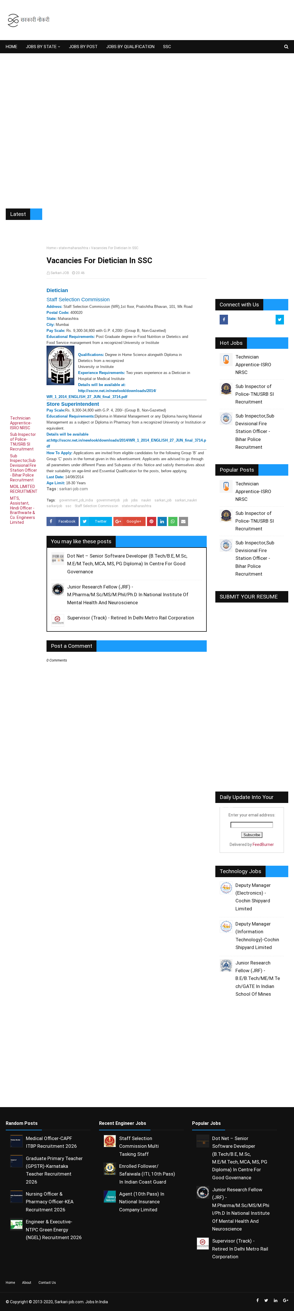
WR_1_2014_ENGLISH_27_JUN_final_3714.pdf (87, 397)
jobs (134, 500)
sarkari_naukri (186, 500)
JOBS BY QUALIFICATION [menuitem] (130, 46)
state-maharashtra (73, 248)
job (125, 500)
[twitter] (280, 319)
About (26, 1283)
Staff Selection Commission (96, 506)
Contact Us (47, 1283)
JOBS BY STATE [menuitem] (41, 46)
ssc (68, 506)
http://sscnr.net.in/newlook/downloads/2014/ (117, 391)
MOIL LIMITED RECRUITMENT (24, 489)
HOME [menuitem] (11, 46)
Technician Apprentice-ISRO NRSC (21, 423)
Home (51, 248)
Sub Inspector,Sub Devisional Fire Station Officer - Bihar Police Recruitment (23, 468)
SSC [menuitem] (167, 46)
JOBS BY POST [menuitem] (83, 46)
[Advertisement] (147, 126)
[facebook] (224, 319)
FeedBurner (263, 844)
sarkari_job (162, 500)
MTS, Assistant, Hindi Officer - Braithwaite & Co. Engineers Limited (22, 510)
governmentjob (108, 500)
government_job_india (76, 500)
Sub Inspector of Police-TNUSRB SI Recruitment (23, 441)
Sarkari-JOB (60, 273)
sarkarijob (54, 506)
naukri (146, 500)
